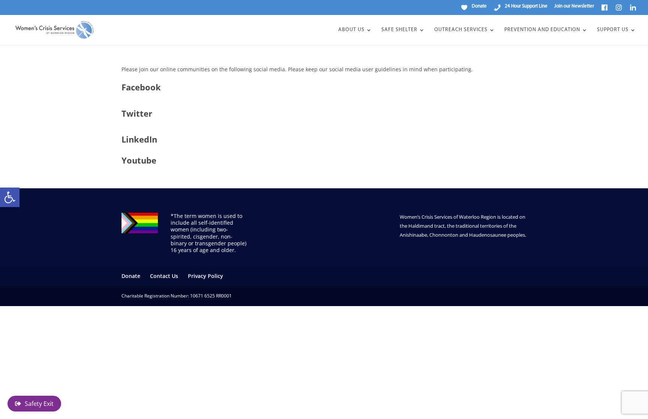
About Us (351, 30)
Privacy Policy (205, 275)
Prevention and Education (542, 30)
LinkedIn (139, 139)
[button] (10, 197)
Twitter (137, 113)
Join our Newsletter (574, 6)
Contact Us (164, 275)
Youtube (139, 160)
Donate (131, 275)
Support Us (612, 30)
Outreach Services (461, 30)
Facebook (141, 87)
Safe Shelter (399, 30)
